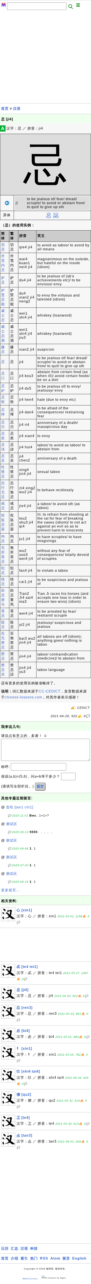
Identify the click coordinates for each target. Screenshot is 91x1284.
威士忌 (3, 315)
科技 (34, 1248)
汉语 (17, 108)
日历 (5, 1248)
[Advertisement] (45, 58)
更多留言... (10, 890)
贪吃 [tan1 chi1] (19, 807)
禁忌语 (3, 669)
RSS (44, 1258)
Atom (55, 1258)
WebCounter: (30, 1278)
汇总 (14, 1248)
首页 (5, 108)
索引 (24, 1258)
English (79, 1258)
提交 (40, 786)
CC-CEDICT (50, 691)
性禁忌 (3, 471)
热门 (34, 1258)
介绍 (14, 1258)
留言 (66, 1258)
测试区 (11, 824)
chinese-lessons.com (23, 697)
